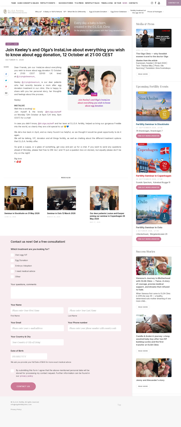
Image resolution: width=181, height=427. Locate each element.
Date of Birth (17, 351)
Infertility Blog (92, 3)
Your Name (16, 305)
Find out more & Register (148, 136)
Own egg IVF (21, 255)
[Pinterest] (6, 86)
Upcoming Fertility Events (152, 86)
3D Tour (117, 3)
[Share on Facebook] (6, 74)
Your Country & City (21, 336)
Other (18, 276)
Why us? (38, 12)
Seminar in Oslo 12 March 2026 (61, 213)
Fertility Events (47, 3)
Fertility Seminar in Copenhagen (153, 175)
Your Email (16, 322)
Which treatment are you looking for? (30, 249)
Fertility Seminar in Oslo (149, 227)
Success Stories (66, 3)
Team (13, 3)
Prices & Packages (155, 12)
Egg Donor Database (119, 12)
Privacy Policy (16, 409)
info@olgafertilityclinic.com (21, 404)
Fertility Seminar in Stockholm (152, 124)
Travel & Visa (107, 3)
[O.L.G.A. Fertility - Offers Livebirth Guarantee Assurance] (16, 11)
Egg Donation (21, 260)
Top (119, 405)
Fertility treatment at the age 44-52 (138, 11)
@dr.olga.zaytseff (53, 111)
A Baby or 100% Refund (52, 12)
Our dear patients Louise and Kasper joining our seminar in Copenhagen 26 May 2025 (107, 216)
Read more (143, 74)
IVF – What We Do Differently (75, 12)
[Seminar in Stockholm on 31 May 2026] (23, 198)
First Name (15, 316)
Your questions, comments (23, 284)
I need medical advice (25, 271)
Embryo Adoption (23, 265)
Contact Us (173, 3)
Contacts (133, 3)
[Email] (6, 92)
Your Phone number (78, 322)
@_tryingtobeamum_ (26, 76)
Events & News (12, 44)
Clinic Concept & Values (28, 3)
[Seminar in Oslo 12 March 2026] (66, 198)
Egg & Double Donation (98, 12)
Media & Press (145, 24)
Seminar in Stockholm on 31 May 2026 (22, 213)
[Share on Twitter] (6, 80)
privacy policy (26, 376)
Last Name (72, 316)
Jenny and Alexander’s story (150, 380)
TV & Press (78, 3)
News (125, 3)
